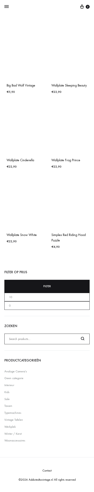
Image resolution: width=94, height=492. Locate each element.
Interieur (9, 385)
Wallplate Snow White (22, 235)
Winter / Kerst (13, 434)
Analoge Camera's (15, 371)
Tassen (8, 406)
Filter (47, 286)
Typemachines (12, 413)
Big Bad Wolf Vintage (21, 85)
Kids (6, 392)
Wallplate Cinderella (20, 160)
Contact (47, 470)
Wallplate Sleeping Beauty (69, 85)
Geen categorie (13, 378)
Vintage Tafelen (13, 420)
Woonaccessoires (14, 440)
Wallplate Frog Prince (65, 160)
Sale (7, 399)
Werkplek (10, 427)
